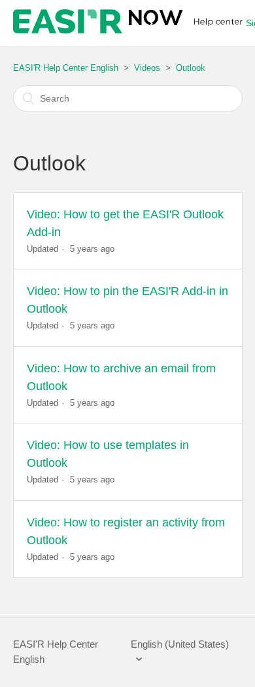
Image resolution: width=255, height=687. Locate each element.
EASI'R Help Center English (65, 68)
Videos (147, 68)
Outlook (190, 68)
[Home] (129, 29)
